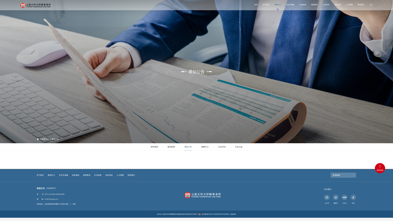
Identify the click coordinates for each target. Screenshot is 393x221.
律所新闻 (154, 147)
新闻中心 (277, 5)
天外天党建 (290, 5)
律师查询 (314, 5)
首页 (256, 5)
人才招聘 (349, 5)
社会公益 (238, 147)
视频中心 (205, 147)
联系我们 (361, 5)
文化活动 (222, 147)
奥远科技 (233, 214)
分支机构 (326, 5)
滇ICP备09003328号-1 (190, 214)
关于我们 (266, 5)
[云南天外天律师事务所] (35, 5)
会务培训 (337, 5)
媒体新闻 (171, 147)
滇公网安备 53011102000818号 (212, 214)
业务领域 (302, 5)
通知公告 (55, 139)
